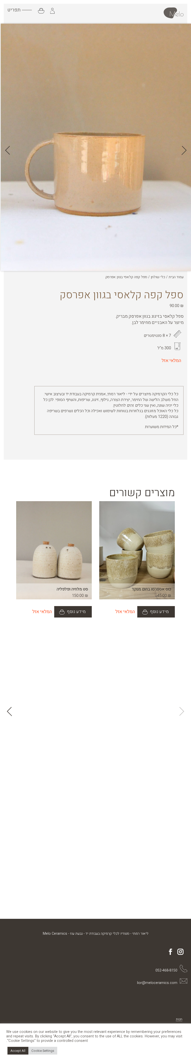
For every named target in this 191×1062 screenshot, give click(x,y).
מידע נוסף (159, 611)
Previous (182, 150)
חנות (179, 1019)
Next (9, 150)
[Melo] (174, 12)
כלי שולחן (158, 277)
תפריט (14, 9)
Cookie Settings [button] (42, 1050)
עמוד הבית (176, 277)
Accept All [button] (17, 1050)
